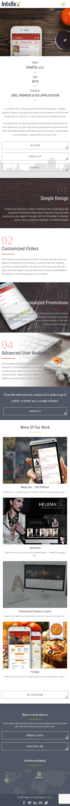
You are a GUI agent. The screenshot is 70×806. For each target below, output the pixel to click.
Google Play (35, 156)
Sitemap (49, 797)
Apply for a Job (35, 746)
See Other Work (35, 694)
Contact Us (35, 411)
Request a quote (35, 735)
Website (35, 167)
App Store (35, 145)
